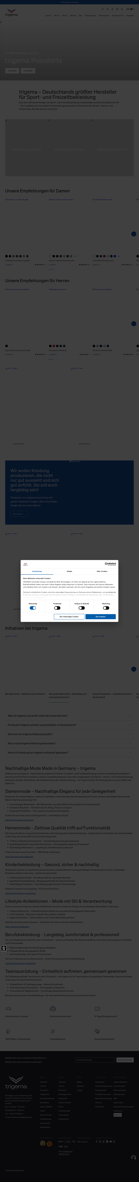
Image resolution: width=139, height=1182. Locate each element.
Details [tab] (69, 571)
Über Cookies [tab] (102, 571)
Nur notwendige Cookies (69, 617)
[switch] (57, 608)
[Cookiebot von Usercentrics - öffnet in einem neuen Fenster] (106, 564)
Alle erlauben (101, 617)
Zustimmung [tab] (37, 571)
